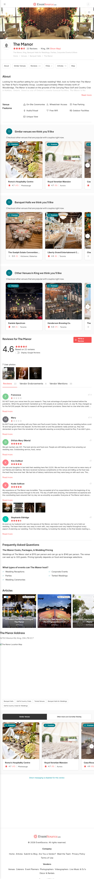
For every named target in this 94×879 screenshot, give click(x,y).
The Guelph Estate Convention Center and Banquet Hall (24, 252)
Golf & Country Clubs (24, 701)
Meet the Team (64, 854)
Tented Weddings (60, 575)
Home (15, 56)
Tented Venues (39, 701)
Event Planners (32, 869)
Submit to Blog (30, 854)
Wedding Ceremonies (15, 579)
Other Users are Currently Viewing (69, 716)
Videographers (61, 869)
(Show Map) (55, 48)
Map (73, 66)
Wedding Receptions (14, 571)
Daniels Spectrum (16, 323)
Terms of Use (47, 858)
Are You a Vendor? (47, 854)
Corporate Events (60, 571)
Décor (42, 873)
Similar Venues (20, 66)
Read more (7, 411)
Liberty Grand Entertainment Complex (63, 252)
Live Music (74, 869)
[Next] (91, 23)
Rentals (51, 873)
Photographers (46, 869)
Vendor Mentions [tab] (61, 383)
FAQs (49, 66)
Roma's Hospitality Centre (20, 181)
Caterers (20, 869)
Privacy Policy (78, 854)
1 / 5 (88, 34)
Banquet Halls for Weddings (57, 701)
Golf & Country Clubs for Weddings (16, 706)
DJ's (84, 869)
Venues (24, 56)
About (6, 66)
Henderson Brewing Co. (59, 323)
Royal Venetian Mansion (59, 181)
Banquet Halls (35, 56)
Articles (61, 66)
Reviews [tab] (10, 383)
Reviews (36, 66)
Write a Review (81, 340)
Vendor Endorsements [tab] (33, 383)
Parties (8, 575)
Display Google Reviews (30, 353)
